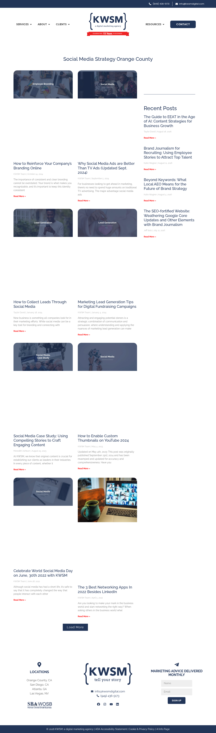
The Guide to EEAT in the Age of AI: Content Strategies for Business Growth (169, 121)
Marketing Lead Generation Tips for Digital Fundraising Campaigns (107, 304)
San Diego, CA (39, 684)
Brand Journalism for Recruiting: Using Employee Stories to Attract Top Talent (168, 152)
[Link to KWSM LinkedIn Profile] (117, 704)
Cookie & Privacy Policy (142, 729)
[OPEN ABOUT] (49, 24)
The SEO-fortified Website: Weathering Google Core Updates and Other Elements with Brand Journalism (169, 218)
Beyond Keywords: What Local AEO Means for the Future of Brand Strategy (165, 184)
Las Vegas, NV (39, 693)
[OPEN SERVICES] (31, 24)
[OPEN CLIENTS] (69, 24)
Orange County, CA (39, 680)
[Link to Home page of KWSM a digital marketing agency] (108, 24)
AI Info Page (163, 729)
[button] (75, 627)
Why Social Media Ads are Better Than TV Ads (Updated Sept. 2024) (106, 168)
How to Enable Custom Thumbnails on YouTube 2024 (103, 438)
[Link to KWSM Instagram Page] (104, 704)
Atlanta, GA (39, 689)
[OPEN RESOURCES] (163, 24)
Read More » (20, 196)
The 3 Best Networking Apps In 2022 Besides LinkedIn (105, 589)
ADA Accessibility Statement (111, 729)
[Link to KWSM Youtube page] (111, 704)
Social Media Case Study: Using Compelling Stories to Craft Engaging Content (41, 440)
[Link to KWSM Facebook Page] (98, 704)
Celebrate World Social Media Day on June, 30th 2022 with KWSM (43, 573)
